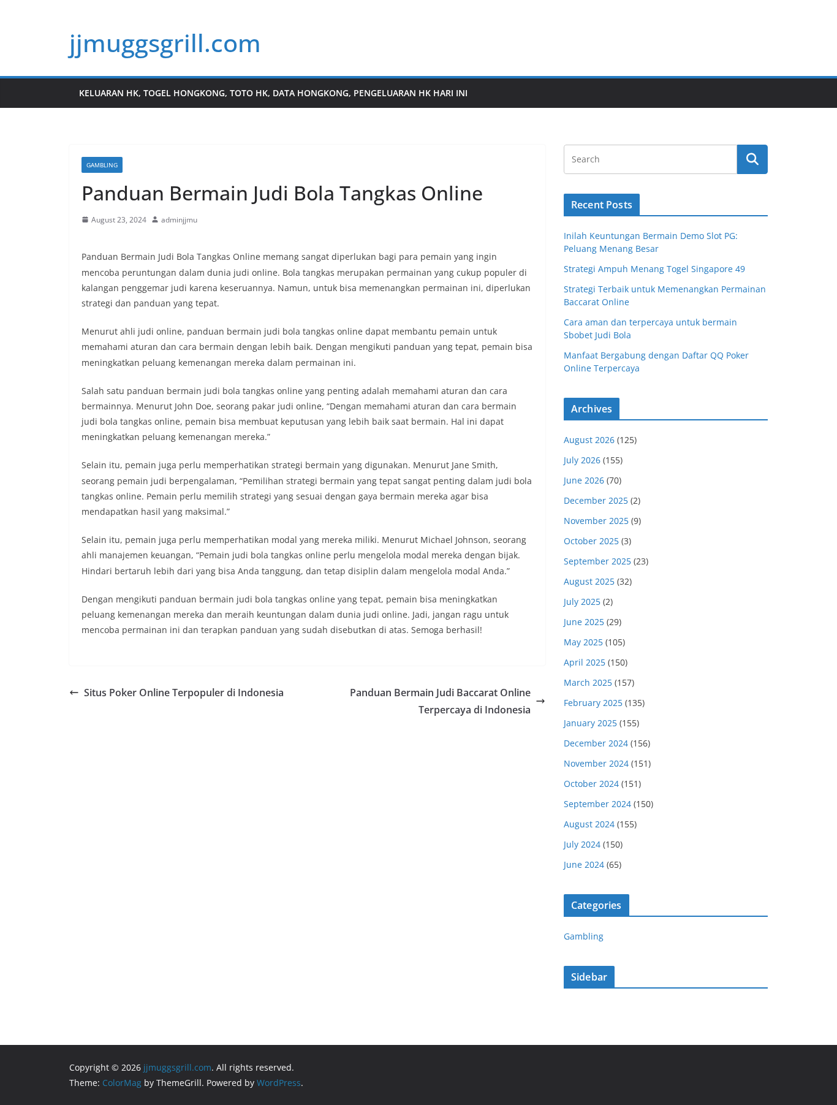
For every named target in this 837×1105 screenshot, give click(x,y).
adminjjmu (179, 220)
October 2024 (591, 783)
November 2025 (596, 520)
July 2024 (582, 844)
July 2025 (582, 601)
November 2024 (596, 763)
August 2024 (589, 824)
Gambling (102, 165)
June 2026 (584, 480)
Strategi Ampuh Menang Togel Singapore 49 (654, 269)
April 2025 (584, 662)
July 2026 (582, 460)
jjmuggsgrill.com (165, 42)
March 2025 (588, 682)
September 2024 (597, 804)
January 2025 (590, 723)
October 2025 (591, 541)
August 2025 (589, 581)
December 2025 (596, 500)
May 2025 (583, 642)
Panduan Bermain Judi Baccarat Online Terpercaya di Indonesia (440, 701)
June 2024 (584, 864)
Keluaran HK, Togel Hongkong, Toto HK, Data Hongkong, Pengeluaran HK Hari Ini (273, 93)
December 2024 (596, 743)
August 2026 (589, 440)
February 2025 (593, 702)
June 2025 (584, 622)
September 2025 (597, 561)
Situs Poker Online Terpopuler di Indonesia (184, 692)
